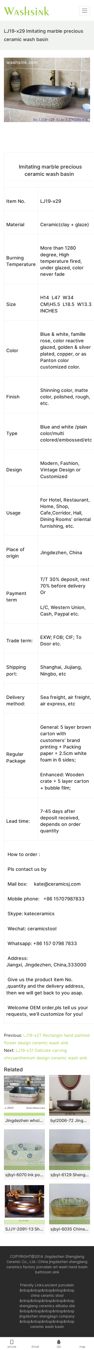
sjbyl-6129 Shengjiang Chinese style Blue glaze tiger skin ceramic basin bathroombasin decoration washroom (69, 1174)
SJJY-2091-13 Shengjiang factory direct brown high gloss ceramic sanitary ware (24, 1229)
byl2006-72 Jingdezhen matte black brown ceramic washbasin (69, 1120)
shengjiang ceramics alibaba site (47, 1306)
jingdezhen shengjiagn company (47, 1316)
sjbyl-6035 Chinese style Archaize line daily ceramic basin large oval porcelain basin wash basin (69, 1229)
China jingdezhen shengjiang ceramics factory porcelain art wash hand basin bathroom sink (47, 1266)
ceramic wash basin (47, 1326)
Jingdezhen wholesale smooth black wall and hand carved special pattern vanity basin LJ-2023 (24, 1120)
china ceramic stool (47, 1295)
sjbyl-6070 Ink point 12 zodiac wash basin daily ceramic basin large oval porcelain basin (24, 1174)
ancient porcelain (59, 1285)
